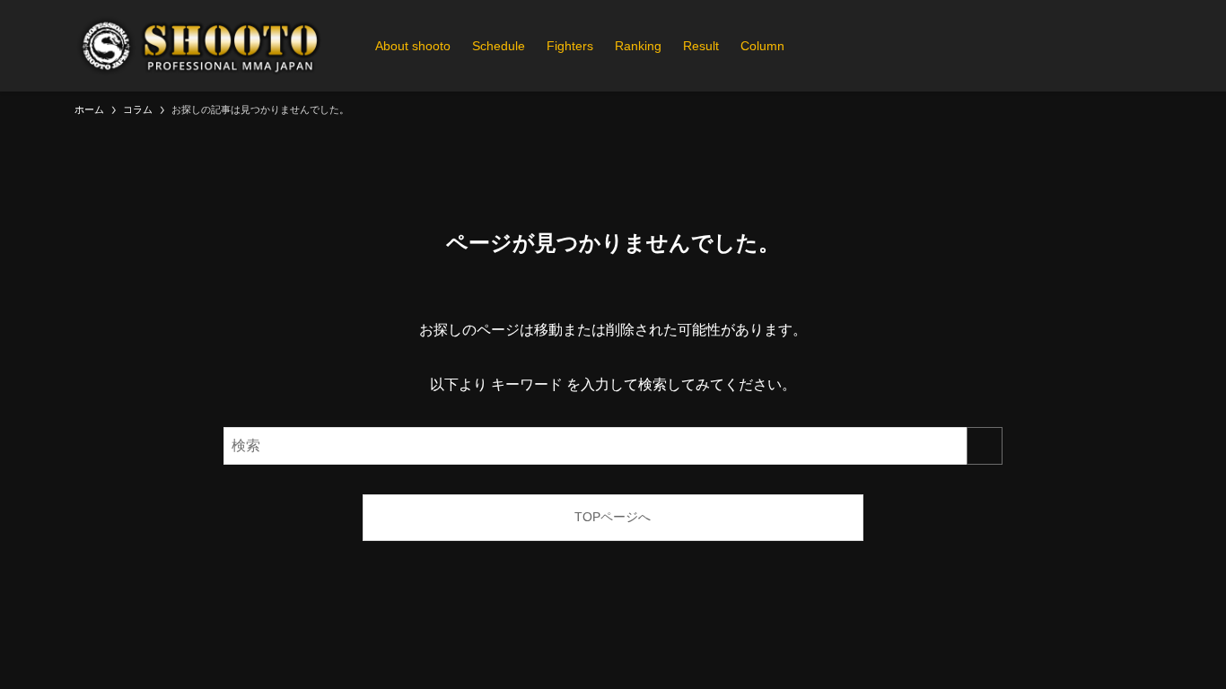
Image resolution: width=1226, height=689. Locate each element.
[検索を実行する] (985, 446)
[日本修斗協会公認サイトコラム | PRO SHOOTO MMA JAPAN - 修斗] (201, 45)
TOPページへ (612, 517)
